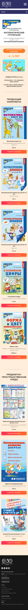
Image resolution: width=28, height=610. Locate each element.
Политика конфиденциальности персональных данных (12, 604)
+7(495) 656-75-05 (5, 577)
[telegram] (7, 568)
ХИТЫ (2, 602)
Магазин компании (5, 591)
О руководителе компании (6, 589)
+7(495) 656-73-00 (5, 581)
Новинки (3, 600)
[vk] (2, 568)
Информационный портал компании (8, 592)
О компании (3, 587)
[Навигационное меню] (25, 4)
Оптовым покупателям (6, 598)
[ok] (4, 568)
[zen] (9, 568)
